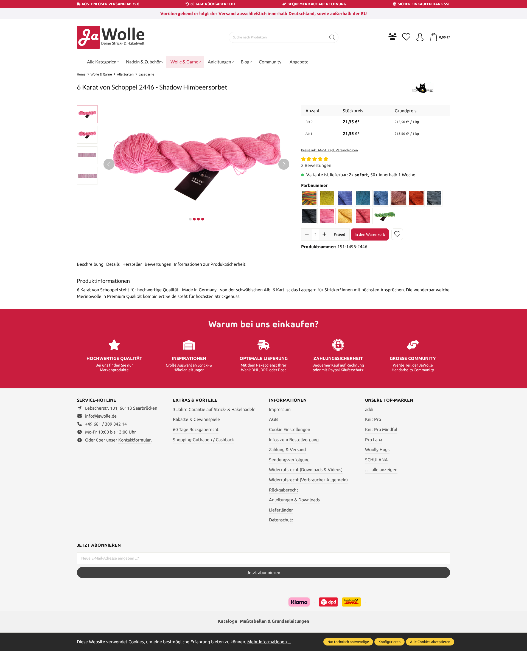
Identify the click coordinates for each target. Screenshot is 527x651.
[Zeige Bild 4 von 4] (202, 219)
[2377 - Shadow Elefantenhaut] (434, 198)
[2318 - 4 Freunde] (309, 198)
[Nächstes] (283, 164)
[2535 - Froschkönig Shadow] (384, 216)
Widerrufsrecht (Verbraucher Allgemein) (308, 479)
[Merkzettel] (406, 37)
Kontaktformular (134, 439)
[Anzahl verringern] (306, 234)
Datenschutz (281, 519)
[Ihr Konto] (420, 37)
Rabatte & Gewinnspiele (196, 419)
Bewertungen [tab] (158, 264)
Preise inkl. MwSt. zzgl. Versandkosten (329, 150)
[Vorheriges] (108, 164)
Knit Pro (373, 419)
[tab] (90, 264)
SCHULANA (376, 459)
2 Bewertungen (316, 165)
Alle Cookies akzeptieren (430, 642)
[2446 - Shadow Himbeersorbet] (327, 216)
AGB (273, 419)
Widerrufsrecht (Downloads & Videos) (306, 469)
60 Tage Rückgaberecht (195, 429)
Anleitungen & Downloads (294, 499)
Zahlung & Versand (287, 449)
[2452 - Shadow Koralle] (363, 216)
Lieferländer (281, 509)
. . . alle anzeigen (381, 469)
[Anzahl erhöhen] (324, 234)
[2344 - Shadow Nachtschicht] (380, 198)
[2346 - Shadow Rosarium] (398, 198)
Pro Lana (373, 439)
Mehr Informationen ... (269, 641)
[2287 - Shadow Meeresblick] (363, 198)
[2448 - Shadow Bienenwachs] (345, 216)
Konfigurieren (389, 642)
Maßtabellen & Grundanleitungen (274, 621)
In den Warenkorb (370, 234)
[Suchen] (332, 37)
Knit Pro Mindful (381, 429)
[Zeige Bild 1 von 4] (190, 219)
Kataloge (227, 621)
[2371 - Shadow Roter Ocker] (416, 198)
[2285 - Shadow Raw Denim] (345, 198)
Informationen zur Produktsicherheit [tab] (209, 264)
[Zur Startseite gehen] (111, 37)
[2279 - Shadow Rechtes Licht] (327, 198)
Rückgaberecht (283, 489)
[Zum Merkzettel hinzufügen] (397, 234)
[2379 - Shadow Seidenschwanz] (309, 216)
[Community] (392, 36)
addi (369, 409)
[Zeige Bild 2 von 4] (194, 219)
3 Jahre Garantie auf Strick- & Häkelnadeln (214, 409)
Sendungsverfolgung (289, 459)
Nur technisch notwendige (348, 642)
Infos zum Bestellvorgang (294, 439)
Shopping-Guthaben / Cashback (203, 439)
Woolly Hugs (377, 449)
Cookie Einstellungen (289, 429)
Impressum (280, 409)
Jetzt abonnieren (263, 572)
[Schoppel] (422, 87)
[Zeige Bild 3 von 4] (198, 219)
